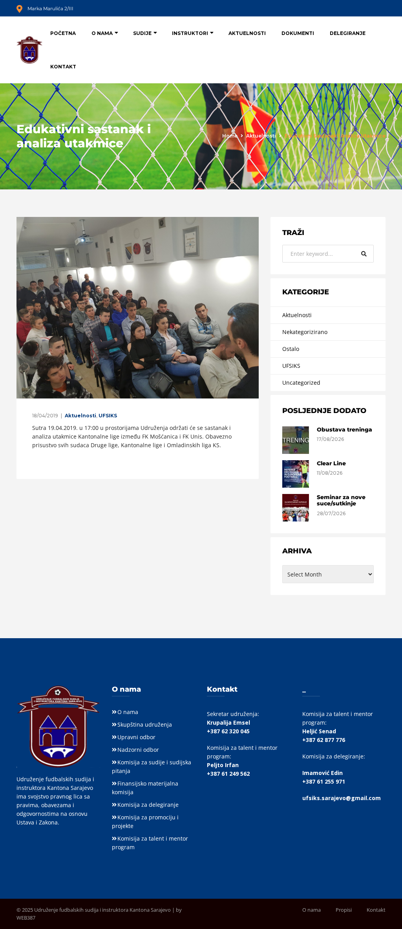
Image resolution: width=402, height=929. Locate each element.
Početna (63, 33)
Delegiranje (347, 33)
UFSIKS (108, 416)
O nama (102, 33)
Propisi (344, 909)
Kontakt (63, 67)
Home (230, 136)
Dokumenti (297, 33)
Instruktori (190, 33)
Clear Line (331, 463)
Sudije (142, 33)
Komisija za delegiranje (148, 804)
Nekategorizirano (304, 332)
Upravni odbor (136, 737)
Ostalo (290, 349)
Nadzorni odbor (138, 749)
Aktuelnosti (247, 33)
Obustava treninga (344, 429)
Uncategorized (301, 382)
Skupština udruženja (144, 724)
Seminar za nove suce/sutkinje (341, 500)
